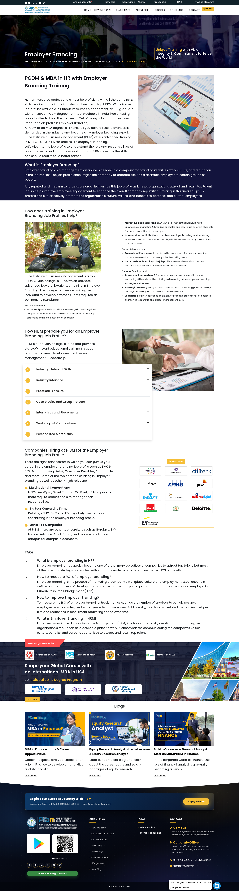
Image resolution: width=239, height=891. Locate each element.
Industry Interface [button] (49, 380)
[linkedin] (33, 3)
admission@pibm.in (183, 865)
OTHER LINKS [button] (177, 10)
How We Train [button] (102, 10)
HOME (87, 10)
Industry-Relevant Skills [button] (53, 369)
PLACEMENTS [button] (123, 10)
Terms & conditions (150, 832)
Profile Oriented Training (67, 61)
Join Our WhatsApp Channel (52, 873)
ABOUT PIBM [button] (143, 10)
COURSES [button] (160, 10)
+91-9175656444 (202, 860)
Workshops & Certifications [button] (56, 423)
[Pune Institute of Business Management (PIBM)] (40, 10)
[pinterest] (44, 3)
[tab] (87, 369)
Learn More (32, 699)
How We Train (39, 61)
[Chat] (217, 886)
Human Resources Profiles (101, 61)
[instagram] (29, 3)
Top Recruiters (176, 461)
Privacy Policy (147, 827)
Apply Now (208, 8)
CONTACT (194, 10)
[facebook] (26, 3)
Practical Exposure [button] (50, 391)
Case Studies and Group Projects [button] (60, 402)
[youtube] (40, 3)
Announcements (82, 2)
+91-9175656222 (181, 860)
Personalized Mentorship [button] (54, 434)
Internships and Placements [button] (57, 412)
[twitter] (36, 3)
